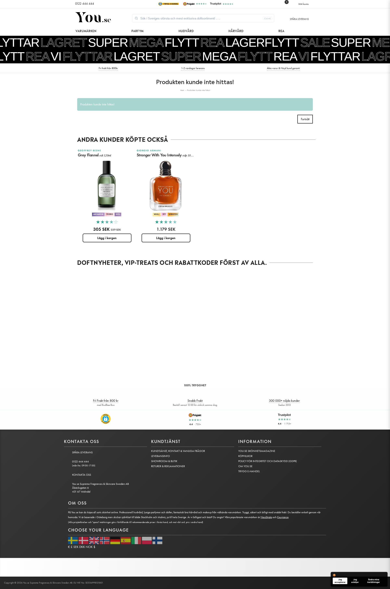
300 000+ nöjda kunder (284, 401)
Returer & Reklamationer (168, 466)
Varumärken (86, 30)
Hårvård (236, 30)
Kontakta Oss (81, 474)
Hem (182, 90)
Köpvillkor (245, 456)
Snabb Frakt (195, 401)
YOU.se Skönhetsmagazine (256, 451)
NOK (89, 547)
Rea (281, 30)
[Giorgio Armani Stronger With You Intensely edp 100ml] (165, 185)
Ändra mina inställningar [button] (373, 580)
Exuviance (283, 517)
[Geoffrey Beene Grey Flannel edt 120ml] (106, 185)
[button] (106, 419)
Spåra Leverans (299, 19)
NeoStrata (266, 517)
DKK (82, 547)
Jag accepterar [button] (340, 580)
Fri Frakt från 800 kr (105, 401)
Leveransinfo (160, 456)
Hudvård (186, 30)
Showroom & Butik (164, 461)
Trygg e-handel (249, 471)
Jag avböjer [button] (355, 580)
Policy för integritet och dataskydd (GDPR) (267, 461)
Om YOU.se (245, 466)
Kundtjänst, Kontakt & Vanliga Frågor (178, 451)
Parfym (137, 30)
